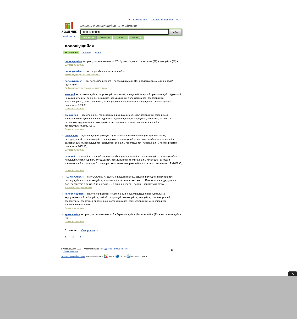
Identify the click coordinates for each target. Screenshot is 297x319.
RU (177, 20)
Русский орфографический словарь (82, 74)
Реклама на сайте (120, 249)
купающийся (72, 214)
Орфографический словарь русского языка (86, 88)
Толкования (88, 37)
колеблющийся (74, 193)
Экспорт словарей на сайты (73, 256)
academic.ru (69, 36)
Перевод (86, 52)
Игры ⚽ (136, 37)
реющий (70, 156)
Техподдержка (105, 249)
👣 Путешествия (70, 251)
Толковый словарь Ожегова (78, 187)
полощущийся (73, 61)
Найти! (175, 32)
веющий (70, 94)
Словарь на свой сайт (162, 20)
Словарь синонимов (74, 65)
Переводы (105, 37)
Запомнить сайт (139, 20)
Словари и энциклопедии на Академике (108, 25)
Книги (120, 37)
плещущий (71, 135)
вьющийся (71, 114)
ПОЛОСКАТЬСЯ (74, 176)
